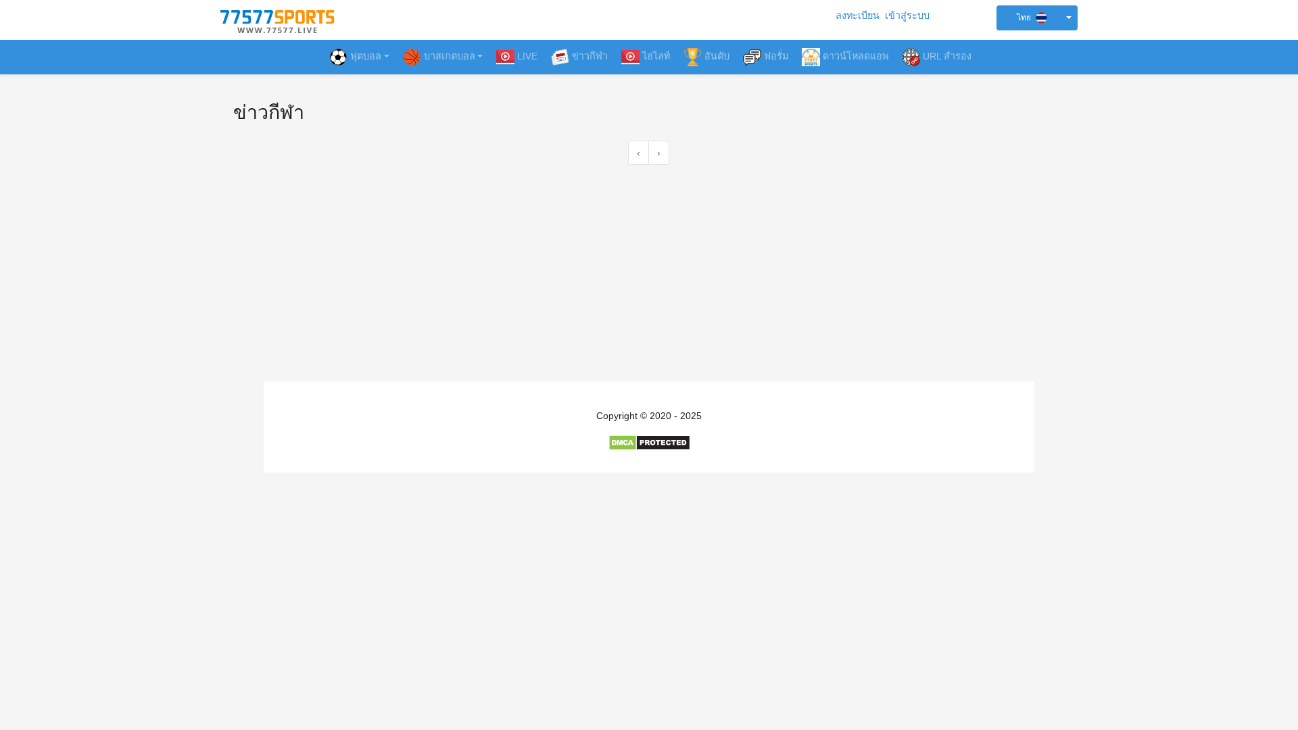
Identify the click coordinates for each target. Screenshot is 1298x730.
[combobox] (1037, 17)
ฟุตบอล (365, 56)
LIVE (527, 56)
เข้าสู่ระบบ (907, 15)
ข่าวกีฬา (590, 56)
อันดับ (716, 56)
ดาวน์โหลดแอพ (855, 56)
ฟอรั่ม (776, 56)
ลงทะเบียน (858, 15)
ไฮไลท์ (656, 56)
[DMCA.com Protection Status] (649, 442)
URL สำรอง (947, 56)
